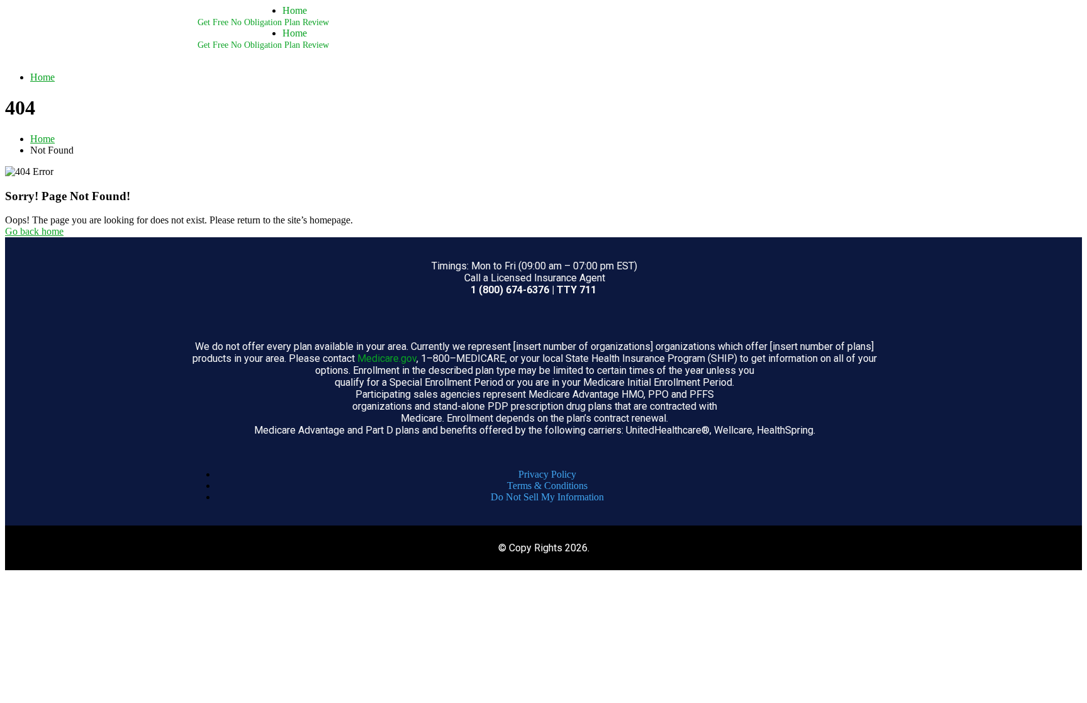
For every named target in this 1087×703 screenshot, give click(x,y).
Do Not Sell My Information (547, 497)
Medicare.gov (386, 358)
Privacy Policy (547, 474)
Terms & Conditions (547, 485)
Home (294, 10)
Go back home (34, 231)
